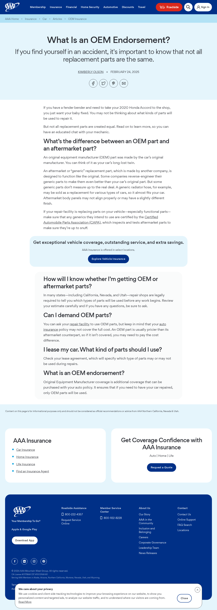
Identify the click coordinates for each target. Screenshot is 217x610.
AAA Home (12, 19)
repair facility (80, 324)
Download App (24, 540)
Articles (57, 19)
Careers (143, 537)
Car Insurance (25, 450)
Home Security (90, 7)
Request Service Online (71, 521)
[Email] (124, 83)
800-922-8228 (113, 518)
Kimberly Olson (91, 72)
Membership (38, 7)
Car (45, 19)
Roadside (172, 7)
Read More (25, 602)
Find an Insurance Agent (32, 471)
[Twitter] (103, 83)
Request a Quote (161, 467)
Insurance (56, 7)
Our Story (144, 514)
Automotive (110, 7)
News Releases (148, 553)
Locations (183, 530)
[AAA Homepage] (12, 7)
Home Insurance (27, 457)
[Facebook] (93, 83)
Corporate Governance (152, 542)
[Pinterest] (113, 83)
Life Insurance (25, 464)
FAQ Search (184, 525)
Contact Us (184, 514)
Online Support (186, 519)
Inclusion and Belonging (147, 530)
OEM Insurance (77, 19)
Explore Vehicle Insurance (108, 258)
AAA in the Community (146, 521)
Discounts (128, 7)
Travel (141, 7)
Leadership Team (149, 547)
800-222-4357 (74, 514)
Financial (71, 7)
